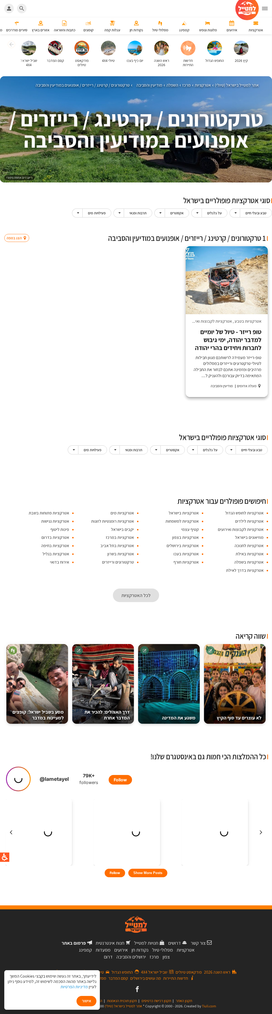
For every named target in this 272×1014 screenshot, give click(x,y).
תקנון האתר (184, 1000)
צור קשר (198, 943)
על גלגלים (214, 213)
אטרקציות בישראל (184, 513)
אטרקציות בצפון (185, 537)
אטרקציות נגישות (55, 521)
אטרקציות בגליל (55, 554)
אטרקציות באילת (250, 554)
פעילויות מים (97, 213)
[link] (136, 989)
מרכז (154, 957)
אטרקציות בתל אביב (117, 545)
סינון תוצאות (245, 227)
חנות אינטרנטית (110, 943)
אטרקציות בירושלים (183, 545)
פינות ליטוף (59, 529)
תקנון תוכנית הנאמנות (122, 1000)
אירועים (121, 950)
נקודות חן (139, 950)
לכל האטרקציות (136, 595)
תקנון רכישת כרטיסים (156, 1000)
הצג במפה (18, 227)
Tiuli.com (209, 1006)
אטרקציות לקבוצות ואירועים (209, 321)
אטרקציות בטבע (248, 321)
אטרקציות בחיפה (55, 545)
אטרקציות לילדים (249, 521)
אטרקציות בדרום (55, 537)
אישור (86, 1001)
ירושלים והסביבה (131, 957)
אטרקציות (185, 950)
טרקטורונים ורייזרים (118, 562)
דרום (108, 957)
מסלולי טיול (162, 950)
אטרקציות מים (122, 513)
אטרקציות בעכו (186, 554)
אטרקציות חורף (186, 562)
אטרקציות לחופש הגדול (244, 513)
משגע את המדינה (179, 718)
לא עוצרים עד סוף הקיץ (239, 718)
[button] (267, 8)
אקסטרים (177, 213)
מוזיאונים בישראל (249, 537)
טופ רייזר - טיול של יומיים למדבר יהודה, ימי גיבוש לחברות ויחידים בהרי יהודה (228, 340)
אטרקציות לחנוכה (249, 545)
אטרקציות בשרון (120, 554)
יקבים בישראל (122, 529)
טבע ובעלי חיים (255, 213)
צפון (166, 957)
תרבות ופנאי (138, 213)
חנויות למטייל (146, 943)
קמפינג (85, 950)
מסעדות (103, 950)
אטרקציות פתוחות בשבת (49, 513)
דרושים (174, 943)
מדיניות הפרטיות (74, 987)
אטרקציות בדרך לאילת (245, 570)
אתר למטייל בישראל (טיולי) (123, 1006)
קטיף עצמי (190, 529)
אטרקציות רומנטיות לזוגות (112, 521)
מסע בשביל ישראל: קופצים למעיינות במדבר (38, 715)
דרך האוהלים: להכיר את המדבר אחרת (107, 715)
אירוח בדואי (59, 562)
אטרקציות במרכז (120, 537)
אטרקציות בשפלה (249, 562)
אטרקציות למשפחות (182, 521)
